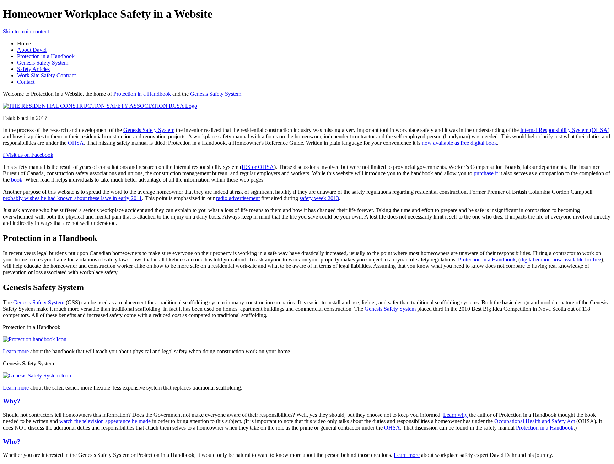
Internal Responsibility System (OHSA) (564, 130)
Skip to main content (26, 31)
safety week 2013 (319, 198)
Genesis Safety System (42, 63)
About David (32, 50)
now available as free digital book (459, 143)
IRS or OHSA (258, 167)
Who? (12, 441)
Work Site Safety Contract (46, 75)
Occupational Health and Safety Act (534, 421)
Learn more (16, 351)
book (16, 180)
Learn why (455, 415)
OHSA (76, 143)
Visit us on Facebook (28, 155)
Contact (25, 82)
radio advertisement (238, 198)
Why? (12, 401)
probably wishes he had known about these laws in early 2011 (72, 198)
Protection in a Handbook (46, 56)
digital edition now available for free (560, 259)
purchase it (486, 173)
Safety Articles (33, 69)
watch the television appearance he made (105, 421)
